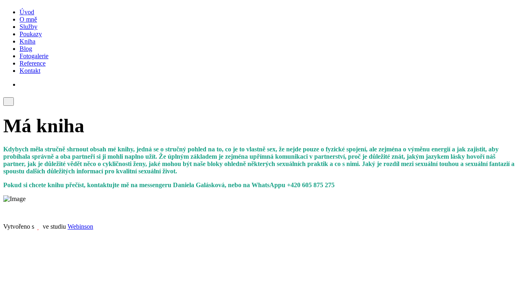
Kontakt (30, 70)
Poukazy (31, 34)
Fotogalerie (34, 55)
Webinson (80, 226)
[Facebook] (22, 84)
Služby (28, 26)
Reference (33, 63)
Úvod (27, 12)
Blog (26, 48)
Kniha (27, 41)
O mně (28, 19)
